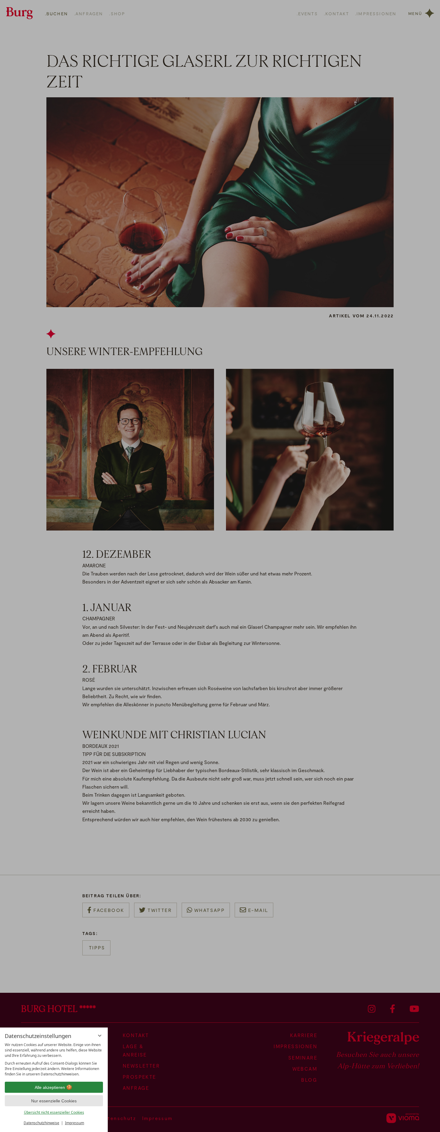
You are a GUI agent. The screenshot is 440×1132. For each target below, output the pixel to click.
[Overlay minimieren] (100, 1036)
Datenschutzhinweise (41, 1122)
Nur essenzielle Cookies (54, 1100)
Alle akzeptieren (50, 1087)
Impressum (74, 1122)
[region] (54, 1059)
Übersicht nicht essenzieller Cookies (54, 1112)
